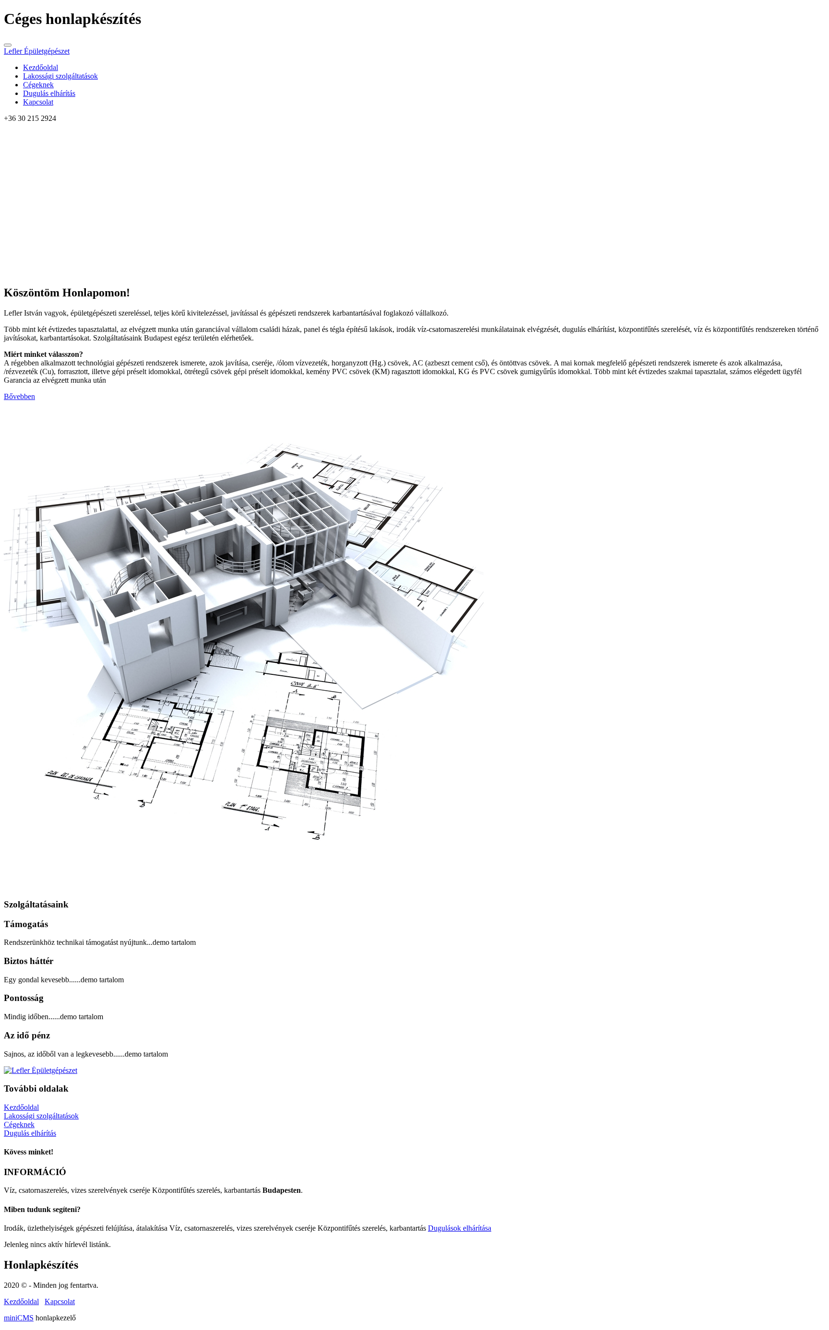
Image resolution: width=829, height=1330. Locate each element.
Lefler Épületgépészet (37, 51)
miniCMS (19, 1318)
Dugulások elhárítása (459, 1228)
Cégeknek (38, 85)
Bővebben (19, 396)
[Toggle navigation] (8, 45)
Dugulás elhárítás (49, 93)
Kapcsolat (38, 102)
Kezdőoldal (40, 67)
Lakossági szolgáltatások (60, 76)
